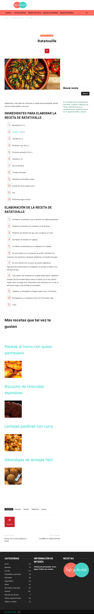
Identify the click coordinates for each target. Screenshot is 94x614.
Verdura (43, 509)
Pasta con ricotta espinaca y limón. (15, 540)
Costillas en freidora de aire (49, 539)
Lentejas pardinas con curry (29, 426)
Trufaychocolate (11, 612)
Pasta (7, 584)
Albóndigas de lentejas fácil (29, 460)
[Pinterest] (47, 51)
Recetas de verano (12, 595)
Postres (7, 591)
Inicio (6, 18)
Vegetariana (35, 509)
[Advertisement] (62, 5)
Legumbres (9, 581)
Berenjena (18, 509)
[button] (86, 13)
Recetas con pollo (34, 13)
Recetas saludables (67, 13)
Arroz (7, 564)
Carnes (7, 571)
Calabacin (26, 509)
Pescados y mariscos (12, 588)
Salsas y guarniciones (13, 598)
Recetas (8, 13)
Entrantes (8, 577)
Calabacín (16, 132)
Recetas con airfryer (50, 13)
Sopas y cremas (11, 601)
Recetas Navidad (20, 13)
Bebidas (8, 567)
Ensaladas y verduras (17, 18)
